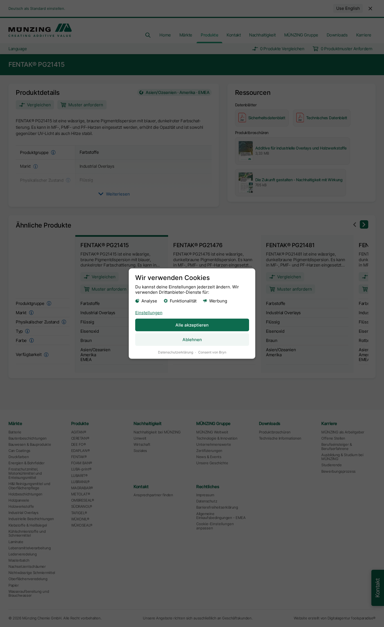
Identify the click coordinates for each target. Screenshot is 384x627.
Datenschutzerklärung (175, 352)
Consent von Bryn (212, 352)
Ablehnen (192, 339)
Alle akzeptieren (192, 325)
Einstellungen (148, 312)
